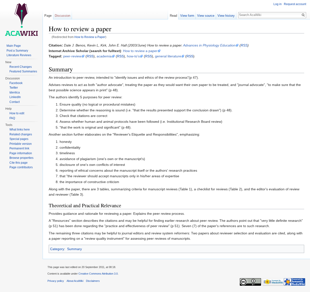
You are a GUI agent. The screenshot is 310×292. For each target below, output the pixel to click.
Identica (14, 92)
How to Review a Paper (89, 36)
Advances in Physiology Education (209, 45)
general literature (168, 56)
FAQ (12, 118)
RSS (244, 45)
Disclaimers (93, 280)
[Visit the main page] (21, 19)
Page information (20, 153)
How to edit (16, 113)
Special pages (18, 139)
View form (187, 15)
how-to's (133, 56)
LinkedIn (15, 97)
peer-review (72, 56)
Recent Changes (20, 67)
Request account (295, 4)
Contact (14, 102)
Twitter (13, 87)
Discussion (62, 15)
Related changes (20, 134)
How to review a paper (140, 51)
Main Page (14, 45)
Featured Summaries (23, 71)
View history (226, 15)
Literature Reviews (19, 55)
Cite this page (18, 162)
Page (48, 15)
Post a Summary (17, 50)
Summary (74, 249)
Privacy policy (55, 280)
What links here (19, 129)
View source (205, 15)
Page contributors (21, 167)
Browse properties (21, 158)
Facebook (16, 83)
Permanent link (19, 148)
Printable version (20, 144)
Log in (277, 4)
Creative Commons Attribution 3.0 (98, 273)
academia (104, 56)
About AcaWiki (75, 280)
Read (173, 15)
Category (57, 249)
